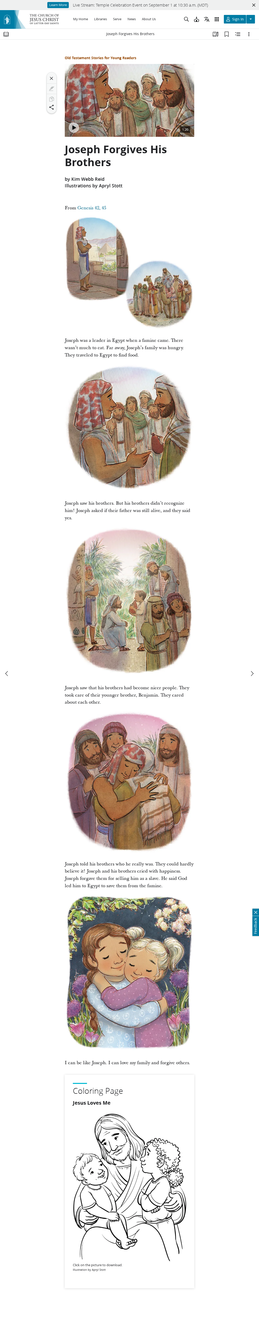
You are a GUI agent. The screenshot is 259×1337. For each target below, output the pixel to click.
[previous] (7, 674)
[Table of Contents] (6, 34)
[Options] (249, 34)
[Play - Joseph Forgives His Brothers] (74, 128)
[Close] (52, 78)
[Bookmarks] (227, 34)
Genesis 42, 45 (91, 208)
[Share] (52, 107)
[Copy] (52, 99)
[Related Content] (238, 34)
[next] (252, 674)
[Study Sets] (215, 34)
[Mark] (52, 89)
